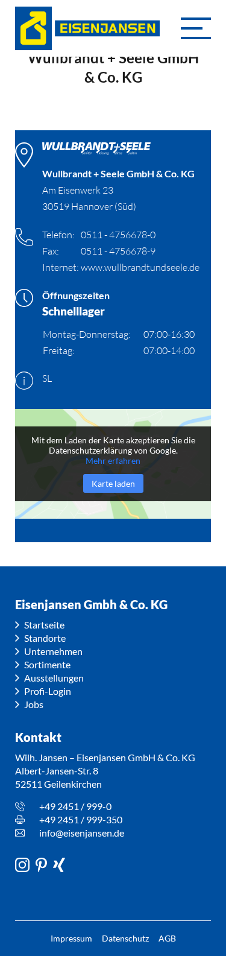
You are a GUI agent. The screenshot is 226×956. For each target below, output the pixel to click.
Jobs (33, 704)
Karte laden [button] (113, 483)
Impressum (71, 938)
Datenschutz (125, 938)
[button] (196, 28)
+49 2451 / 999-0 (75, 806)
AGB (167, 938)
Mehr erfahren (113, 460)
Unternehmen (53, 651)
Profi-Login (47, 691)
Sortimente (47, 664)
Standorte (45, 638)
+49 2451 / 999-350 (80, 819)
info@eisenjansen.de (81, 832)
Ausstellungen (54, 677)
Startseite (44, 624)
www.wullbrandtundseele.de (140, 267)
